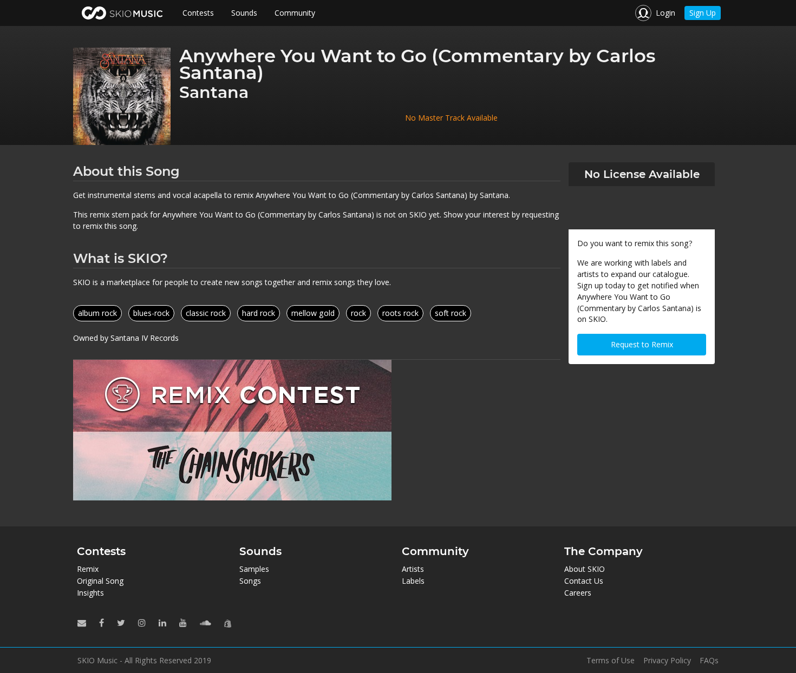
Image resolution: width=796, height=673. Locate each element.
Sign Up (702, 13)
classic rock (206, 313)
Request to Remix (642, 344)
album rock (97, 313)
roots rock (400, 313)
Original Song (100, 581)
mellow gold (313, 313)
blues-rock (151, 313)
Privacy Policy (667, 660)
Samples (254, 569)
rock (358, 313)
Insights (90, 593)
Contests (198, 13)
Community (295, 13)
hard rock (258, 313)
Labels (413, 581)
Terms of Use (610, 660)
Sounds (244, 13)
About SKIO (584, 569)
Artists (413, 569)
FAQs (709, 660)
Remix (88, 569)
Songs (250, 581)
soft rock (450, 313)
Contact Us (583, 581)
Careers (577, 593)
